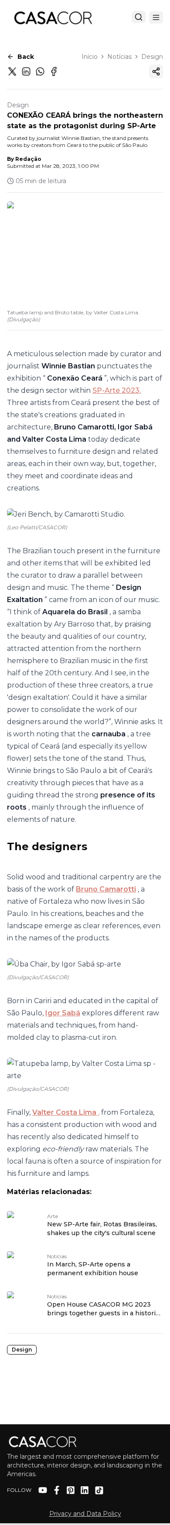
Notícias (119, 57)
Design (152, 57)
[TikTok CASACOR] (99, 1490)
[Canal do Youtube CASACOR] (42, 1490)
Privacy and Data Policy (85, 1514)
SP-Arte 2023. (116, 390)
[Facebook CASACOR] (56, 1490)
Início (90, 57)
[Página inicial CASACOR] (53, 17)
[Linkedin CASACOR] (84, 1490)
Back (25, 57)
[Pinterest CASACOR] (70, 1490)
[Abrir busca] (139, 17)
